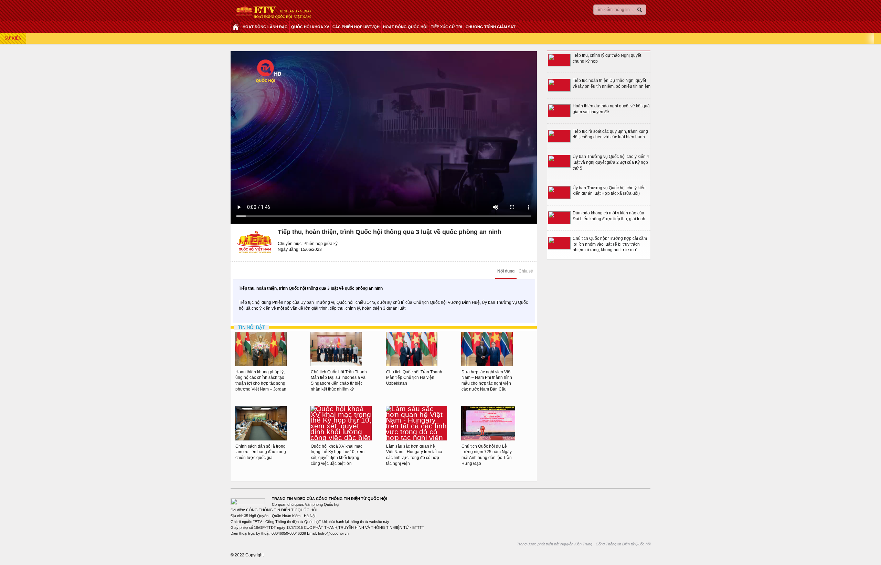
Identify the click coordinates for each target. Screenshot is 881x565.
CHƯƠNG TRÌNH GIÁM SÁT (491, 27)
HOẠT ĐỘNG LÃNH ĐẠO (265, 27)
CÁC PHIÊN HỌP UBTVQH (356, 27)
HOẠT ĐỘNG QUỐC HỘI (405, 27)
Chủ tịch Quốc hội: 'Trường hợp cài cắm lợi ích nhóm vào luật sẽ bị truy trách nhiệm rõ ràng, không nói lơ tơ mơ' (610, 244)
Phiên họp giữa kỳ (321, 243)
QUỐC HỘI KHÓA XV (310, 27)
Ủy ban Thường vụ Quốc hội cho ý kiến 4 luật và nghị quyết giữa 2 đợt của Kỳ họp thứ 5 (611, 162)
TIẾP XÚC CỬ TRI (446, 27)
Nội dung (505, 271)
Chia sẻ (526, 271)
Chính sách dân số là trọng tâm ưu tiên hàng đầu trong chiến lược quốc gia (260, 452)
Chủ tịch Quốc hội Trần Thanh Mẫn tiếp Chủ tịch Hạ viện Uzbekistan (414, 378)
